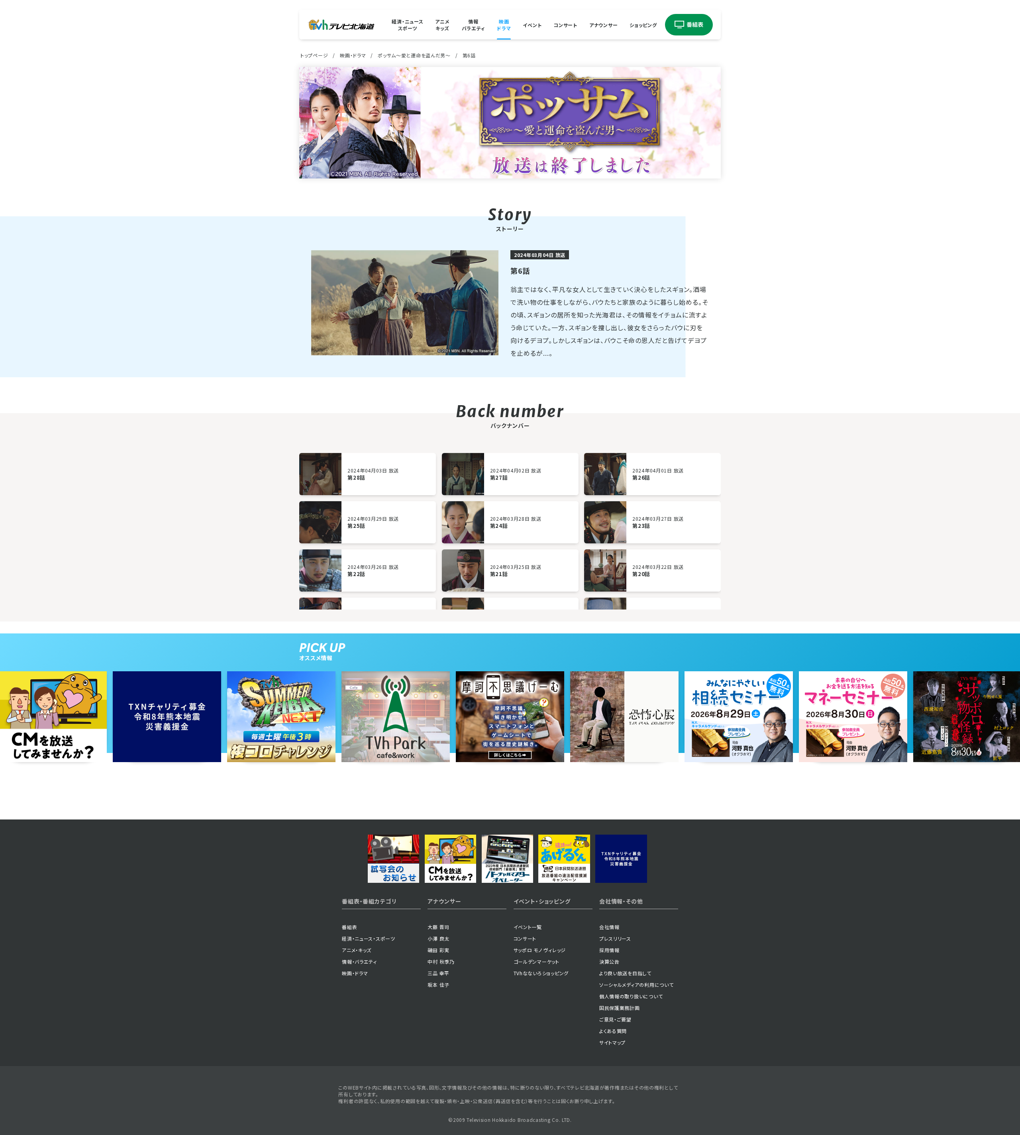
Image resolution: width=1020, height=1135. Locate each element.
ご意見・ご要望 (615, 1019)
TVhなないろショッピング (541, 973)
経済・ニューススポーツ (407, 24)
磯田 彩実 (438, 950)
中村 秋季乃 (441, 961)
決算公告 (609, 961)
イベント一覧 (528, 926)
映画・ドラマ (353, 55)
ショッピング (643, 24)
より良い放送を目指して (625, 973)
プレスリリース (615, 938)
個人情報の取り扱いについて (631, 996)
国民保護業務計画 (619, 1007)
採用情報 (609, 950)
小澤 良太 (438, 938)
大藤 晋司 (438, 926)
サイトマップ (612, 1042)
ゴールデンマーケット (536, 961)
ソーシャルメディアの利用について (636, 984)
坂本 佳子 (438, 984)
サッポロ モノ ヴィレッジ (540, 950)
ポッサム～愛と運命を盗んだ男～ (414, 55)
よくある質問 (613, 1030)
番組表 (349, 926)
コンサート (565, 24)
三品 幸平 (438, 973)
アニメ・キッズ (356, 950)
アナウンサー (603, 24)
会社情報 (609, 926)
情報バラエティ (473, 24)
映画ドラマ (504, 24)
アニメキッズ (442, 24)
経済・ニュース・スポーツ (368, 938)
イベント (532, 24)
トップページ (314, 55)
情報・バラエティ (359, 961)
